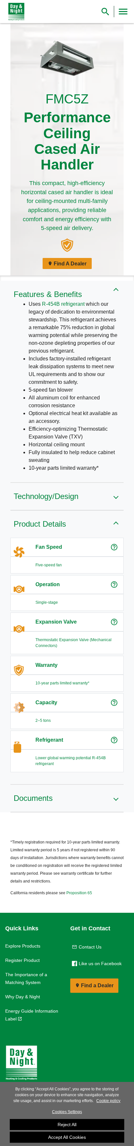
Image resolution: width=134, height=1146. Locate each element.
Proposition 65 (79, 893)
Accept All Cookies (67, 1137)
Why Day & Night (22, 996)
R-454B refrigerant (63, 304)
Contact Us (90, 947)
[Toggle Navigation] (123, 11)
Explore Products (22, 946)
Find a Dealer (97, 985)
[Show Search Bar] (105, 11)
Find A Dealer (70, 263)
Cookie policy (108, 1101)
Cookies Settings (67, 1112)
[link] (15, 12)
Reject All (67, 1124)
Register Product (22, 960)
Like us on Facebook (100, 963)
